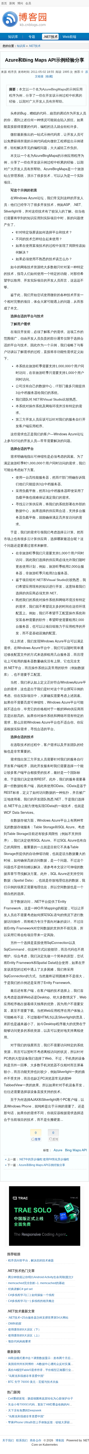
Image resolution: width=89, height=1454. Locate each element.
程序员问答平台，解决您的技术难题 (31, 1260)
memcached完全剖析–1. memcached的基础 (36, 1283)
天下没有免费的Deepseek (24, 1410)
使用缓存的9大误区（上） (24, 1335)
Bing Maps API (76, 1150)
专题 (31, 37)
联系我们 (22, 1440)
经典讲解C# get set (20, 1289)
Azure (58, 1150)
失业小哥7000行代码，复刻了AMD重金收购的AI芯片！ (43, 1404)
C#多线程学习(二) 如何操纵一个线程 (31, 1295)
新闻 (12, 3)
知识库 (13, 37)
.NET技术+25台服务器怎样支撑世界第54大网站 (38, 1317)
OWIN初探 (14, 1323)
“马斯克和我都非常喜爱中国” (26, 1376)
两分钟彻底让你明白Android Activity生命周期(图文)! (40, 1277)
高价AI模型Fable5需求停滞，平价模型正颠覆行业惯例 (42, 1370)
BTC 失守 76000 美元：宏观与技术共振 (33, 1382)
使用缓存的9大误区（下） (24, 1329)
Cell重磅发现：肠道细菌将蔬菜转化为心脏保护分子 (40, 1398)
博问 (20, 3)
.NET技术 (50, 37)
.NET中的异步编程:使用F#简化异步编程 (44, 1159)
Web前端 (69, 37)
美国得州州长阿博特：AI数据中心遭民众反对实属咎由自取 (45, 1364)
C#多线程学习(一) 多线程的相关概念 (31, 1301)
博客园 (60, 1440)
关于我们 (8, 1440)
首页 (4, 3)
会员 (28, 3)
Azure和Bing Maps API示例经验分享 (44, 60)
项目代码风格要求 (19, 1341)
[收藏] (49, 76)
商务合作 (35, 1440)
